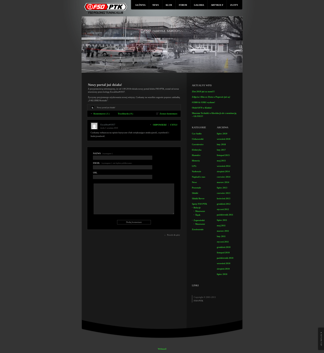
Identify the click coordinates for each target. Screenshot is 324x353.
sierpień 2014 (223, 171)
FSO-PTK (198, 300)
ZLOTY (234, 5)
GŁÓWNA (140, 5)
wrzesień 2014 (223, 166)
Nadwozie (196, 171)
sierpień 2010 (223, 268)
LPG (194, 166)
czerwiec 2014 (223, 177)
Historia (196, 160)
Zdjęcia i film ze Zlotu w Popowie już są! (211, 97)
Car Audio (197, 133)
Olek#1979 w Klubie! (202, 107)
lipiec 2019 (222, 133)
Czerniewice (198, 144)
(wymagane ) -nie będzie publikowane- (112, 163)
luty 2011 (221, 236)
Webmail (162, 349)
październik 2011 (225, 214)
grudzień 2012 (224, 204)
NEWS (155, 5)
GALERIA (199, 5)
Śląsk (197, 215)
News (194, 182)
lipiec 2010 (222, 274)
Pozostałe (196, 187)
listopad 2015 (223, 155)
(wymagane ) (103, 153)
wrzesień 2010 (223, 263)
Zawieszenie (198, 229)
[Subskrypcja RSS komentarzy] (92, 107)
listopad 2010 (223, 252)
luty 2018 (221, 144)
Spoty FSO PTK (199, 204)
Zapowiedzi (199, 220)
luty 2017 (221, 150)
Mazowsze (200, 211)
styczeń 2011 (223, 241)
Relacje (197, 207)
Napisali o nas (198, 177)
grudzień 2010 (224, 247)
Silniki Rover (198, 198)
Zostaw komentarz (168, 113)
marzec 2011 (223, 231)
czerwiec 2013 (223, 193)
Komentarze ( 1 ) (101, 113)
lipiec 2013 (222, 187)
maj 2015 (221, 160)
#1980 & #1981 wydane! (203, 102)
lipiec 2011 (222, 220)
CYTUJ (173, 125)
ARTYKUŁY (217, 5)
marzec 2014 (223, 182)
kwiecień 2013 (223, 198)
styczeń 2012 (223, 209)
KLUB (169, 5)
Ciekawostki (198, 139)
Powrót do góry (173, 235)
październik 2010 (225, 258)
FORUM (183, 5)
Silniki (195, 193)
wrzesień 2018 (223, 139)
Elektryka (196, 150)
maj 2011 (221, 225)
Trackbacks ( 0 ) (125, 113)
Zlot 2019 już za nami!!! (203, 91)
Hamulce (196, 155)
